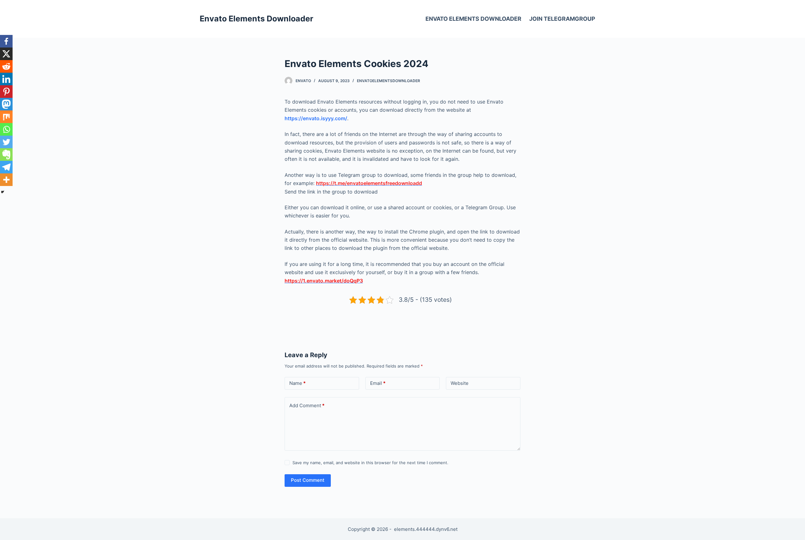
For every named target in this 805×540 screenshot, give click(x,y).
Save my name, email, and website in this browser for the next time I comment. (370, 462)
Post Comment (308, 480)
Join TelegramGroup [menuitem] (562, 18)
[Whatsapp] (6, 129)
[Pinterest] (6, 91)
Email (378, 383)
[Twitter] (6, 142)
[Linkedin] (6, 79)
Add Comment (307, 405)
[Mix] (6, 116)
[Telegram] (6, 167)
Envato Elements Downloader (256, 18)
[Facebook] (6, 41)
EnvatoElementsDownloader (388, 80)
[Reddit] (6, 66)
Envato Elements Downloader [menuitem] (473, 18)
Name (297, 383)
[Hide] (2, 191)
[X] (6, 54)
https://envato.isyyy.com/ (316, 118)
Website (460, 383)
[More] (6, 179)
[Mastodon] (6, 104)
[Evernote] (6, 154)
